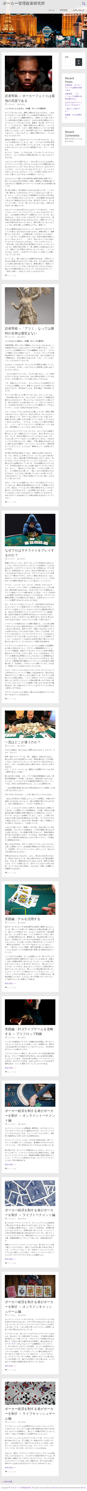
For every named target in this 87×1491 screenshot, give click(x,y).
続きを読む (10, 983)
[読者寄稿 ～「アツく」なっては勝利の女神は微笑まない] (29, 324)
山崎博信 (22, 104)
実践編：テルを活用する (22, 919)
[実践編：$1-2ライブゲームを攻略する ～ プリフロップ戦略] (30, 1024)
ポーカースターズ (11, 1344)
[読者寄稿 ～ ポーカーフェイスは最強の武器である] (28, 91)
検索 (66, 57)
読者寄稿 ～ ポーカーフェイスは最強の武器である (73, 87)
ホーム (51, 10)
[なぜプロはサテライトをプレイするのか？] (30, 546)
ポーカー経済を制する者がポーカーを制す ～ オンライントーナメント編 (30, 1115)
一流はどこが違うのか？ (23, 742)
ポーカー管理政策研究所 (24, 3)
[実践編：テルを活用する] (30, 914)
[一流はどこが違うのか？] (30, 737)
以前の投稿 (7, 1482)
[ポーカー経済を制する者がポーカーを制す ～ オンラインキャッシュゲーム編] (30, 1297)
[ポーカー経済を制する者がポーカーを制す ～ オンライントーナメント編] (30, 1106)
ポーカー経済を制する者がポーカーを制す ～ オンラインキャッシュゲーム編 (29, 1306)
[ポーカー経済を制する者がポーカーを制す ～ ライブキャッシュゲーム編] (30, 1404)
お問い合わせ (78, 10)
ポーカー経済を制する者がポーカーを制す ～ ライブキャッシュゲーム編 (30, 1413)
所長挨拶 (63, 10)
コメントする (11, 275)
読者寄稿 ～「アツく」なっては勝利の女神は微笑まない (73, 96)
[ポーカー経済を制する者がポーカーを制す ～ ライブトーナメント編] (30, 1205)
